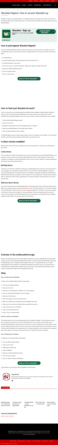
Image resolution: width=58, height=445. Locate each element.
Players (24, 5)
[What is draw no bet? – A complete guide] (40, 396)
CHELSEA (53, 1)
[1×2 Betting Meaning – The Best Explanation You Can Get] (29, 396)
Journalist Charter (21, 441)
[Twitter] (13, 381)
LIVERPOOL (41, 1)
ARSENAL (31, 1)
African (30, 5)
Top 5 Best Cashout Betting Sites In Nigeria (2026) (17, 404)
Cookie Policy (45, 441)
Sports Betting (47, 5)
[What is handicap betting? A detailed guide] (52, 396)
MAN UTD (36, 1)
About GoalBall (13, 441)
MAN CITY (47, 1)
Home (2, 10)
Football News (15, 5)
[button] (55, 5)
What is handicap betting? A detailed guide (51, 404)
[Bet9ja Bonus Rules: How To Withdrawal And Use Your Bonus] (6, 396)
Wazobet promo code (27, 188)
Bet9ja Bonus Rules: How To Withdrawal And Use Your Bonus (5, 404)
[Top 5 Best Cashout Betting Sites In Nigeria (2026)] (17, 396)
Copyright (51, 441)
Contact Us (29, 441)
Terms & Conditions (37, 441)
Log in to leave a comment (7, 416)
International (37, 5)
